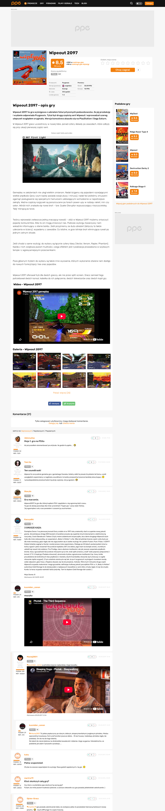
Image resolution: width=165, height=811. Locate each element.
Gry (42, 3)
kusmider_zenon (32, 587)
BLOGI (84, 3)
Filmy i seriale (65, 3)
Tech (76, 3)
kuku (26, 755)
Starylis (27, 491)
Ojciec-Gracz (33, 798)
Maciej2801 (32, 657)
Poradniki (51, 3)
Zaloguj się (53, 423)
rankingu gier (78, 62)
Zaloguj (149, 3)
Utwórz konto (69, 423)
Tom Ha (27, 462)
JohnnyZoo (29, 438)
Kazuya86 (29, 519)
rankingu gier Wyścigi (80, 64)
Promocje (32, 3)
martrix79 (28, 778)
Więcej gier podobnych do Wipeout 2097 (134, 204)
